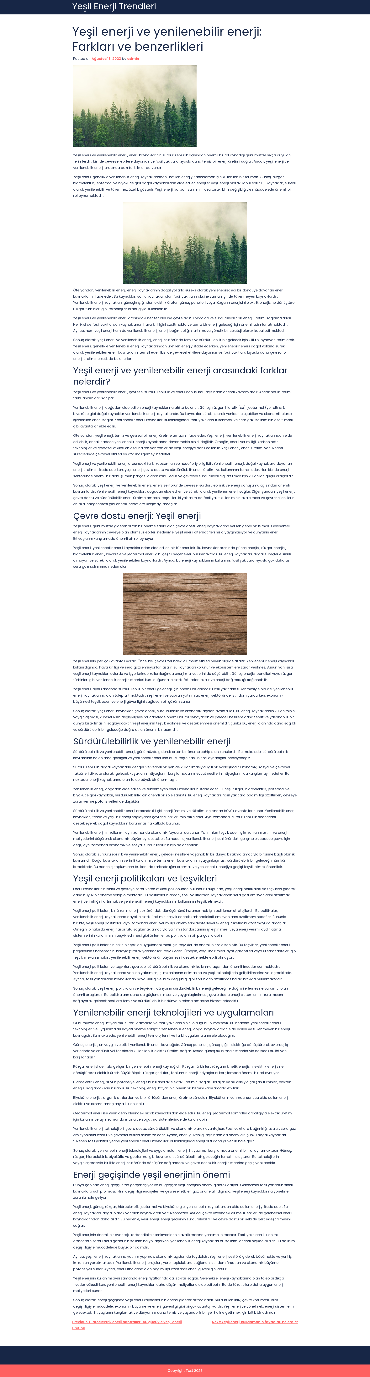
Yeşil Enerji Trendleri (114, 6)
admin (133, 58)
